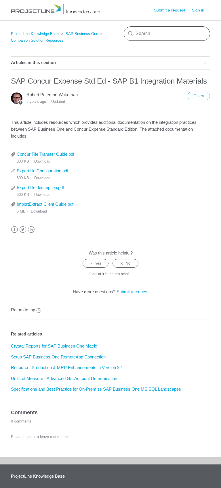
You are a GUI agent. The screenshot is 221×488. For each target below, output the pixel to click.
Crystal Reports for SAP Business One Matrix (54, 346)
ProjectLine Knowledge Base (35, 34)
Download (42, 161)
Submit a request (169, 10)
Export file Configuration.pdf (42, 170)
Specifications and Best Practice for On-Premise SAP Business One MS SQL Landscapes (96, 389)
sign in (29, 437)
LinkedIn (31, 229)
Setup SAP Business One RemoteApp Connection (58, 356)
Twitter (22, 229)
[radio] (95, 263)
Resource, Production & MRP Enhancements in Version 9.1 (67, 367)
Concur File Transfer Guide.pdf (45, 154)
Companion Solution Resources (37, 40)
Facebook (14, 229)
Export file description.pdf (40, 187)
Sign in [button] (198, 10)
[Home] (57, 13)
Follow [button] (199, 96)
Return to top (23, 309)
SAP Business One (82, 34)
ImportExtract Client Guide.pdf (45, 204)
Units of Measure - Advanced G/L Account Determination (64, 378)
